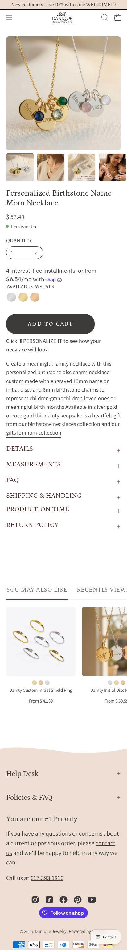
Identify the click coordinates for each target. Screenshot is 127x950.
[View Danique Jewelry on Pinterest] (77, 899)
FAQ (12, 480)
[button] (104, 17)
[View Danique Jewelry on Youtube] (91, 899)
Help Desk (22, 773)
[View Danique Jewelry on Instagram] (35, 899)
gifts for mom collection (33, 432)
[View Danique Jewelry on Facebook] (63, 899)
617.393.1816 (47, 878)
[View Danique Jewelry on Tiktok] (49, 899)
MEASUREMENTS (33, 464)
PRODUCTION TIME (37, 509)
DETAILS (19, 449)
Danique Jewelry (51, 931)
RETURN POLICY (32, 525)
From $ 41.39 (41, 701)
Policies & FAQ (29, 797)
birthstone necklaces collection (64, 423)
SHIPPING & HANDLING (44, 496)
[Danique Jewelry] (63, 17)
